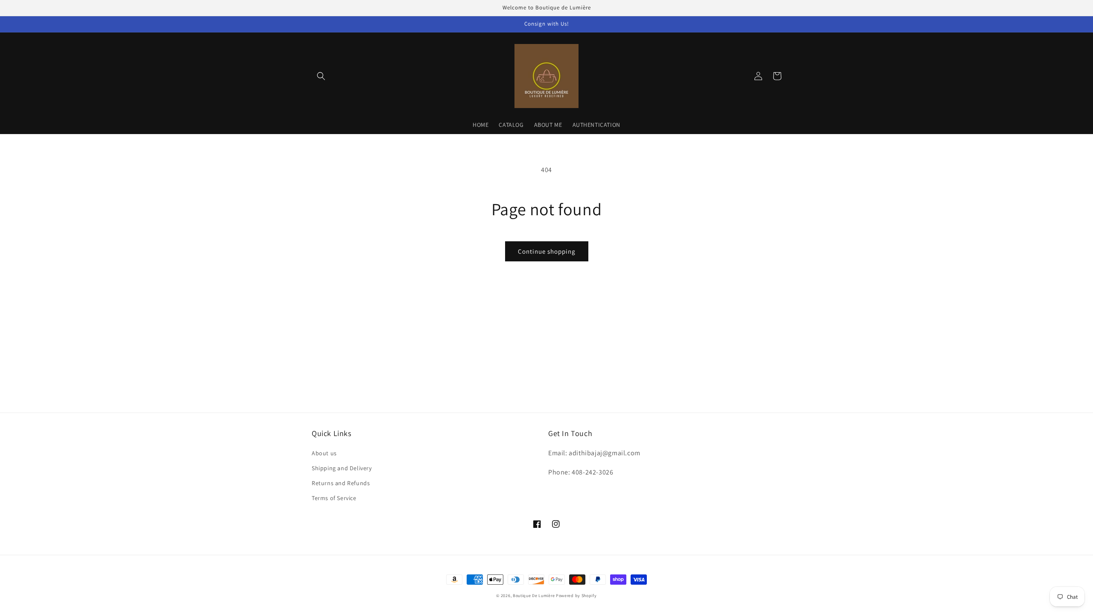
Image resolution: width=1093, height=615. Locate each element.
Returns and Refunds (341, 483)
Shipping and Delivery (342, 468)
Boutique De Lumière (534, 595)
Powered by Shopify (576, 595)
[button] (321, 76)
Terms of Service (334, 498)
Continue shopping (547, 251)
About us (324, 453)
